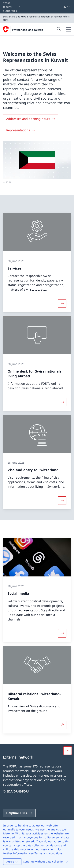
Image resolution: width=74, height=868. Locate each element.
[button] (67, 750)
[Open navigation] (68, 29)
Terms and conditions (48, 853)
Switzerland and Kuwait (27, 29)
